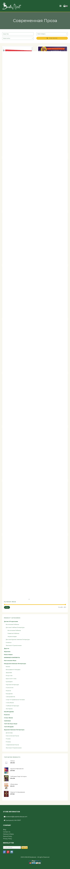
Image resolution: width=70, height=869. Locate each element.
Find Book (52, 38)
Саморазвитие (10, 696)
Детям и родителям (11, 621)
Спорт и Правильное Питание (15, 699)
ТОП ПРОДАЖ (8, 726)
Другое (6, 648)
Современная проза (12, 744)
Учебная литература (12, 705)
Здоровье (9, 672)
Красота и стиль (11, 678)
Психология (9, 687)
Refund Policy (7, 836)
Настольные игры (10, 660)
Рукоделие (9, 693)
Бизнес (8, 666)
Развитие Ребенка (13, 633)
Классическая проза (12, 735)
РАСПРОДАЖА (9, 711)
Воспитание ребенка (12, 624)
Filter (7, 607)
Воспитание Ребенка (14, 630)
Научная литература (12, 684)
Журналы (7, 651)
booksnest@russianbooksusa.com (16, 816)
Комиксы (8, 642)
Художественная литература (14, 729)
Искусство (9, 675)
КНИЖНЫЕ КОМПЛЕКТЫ (12, 657)
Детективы (9, 732)
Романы (8, 741)
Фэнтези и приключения (14, 645)
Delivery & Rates (8, 834)
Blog (4, 829)
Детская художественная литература (18, 639)
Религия (8, 690)
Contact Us (6, 832)
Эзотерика (9, 708)
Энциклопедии (12, 636)
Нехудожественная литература (15, 663)
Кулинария (9, 681)
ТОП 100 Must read (10, 723)
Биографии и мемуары (13, 669)
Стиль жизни (10, 702)
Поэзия (8, 738)
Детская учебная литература (15, 627)
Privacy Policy (7, 838)
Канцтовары (8, 654)
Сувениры (7, 720)
